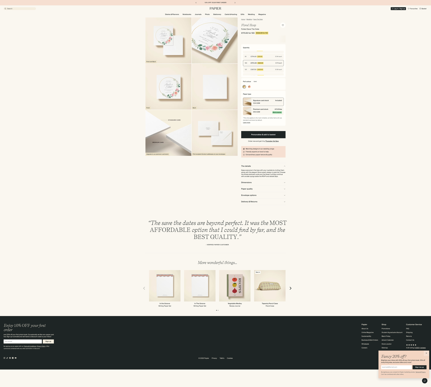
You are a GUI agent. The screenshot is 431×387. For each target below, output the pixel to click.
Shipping (409, 333)
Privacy (214, 358)
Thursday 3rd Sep (272, 141)
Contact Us (410, 340)
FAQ (407, 329)
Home (243, 19)
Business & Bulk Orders (370, 340)
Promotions (386, 329)
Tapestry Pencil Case (270, 303)
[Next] (290, 288)
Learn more (246, 122)
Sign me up (419, 367)
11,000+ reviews (420, 348)
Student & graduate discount (392, 333)
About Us (365, 329)
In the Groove (165, 303)
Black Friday (386, 336)
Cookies (230, 358)
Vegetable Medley (235, 303)
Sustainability (366, 336)
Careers (364, 348)
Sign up (48, 341)
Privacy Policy (41, 346)
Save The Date (258, 19)
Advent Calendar (388, 340)
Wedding (249, 19)
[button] (426, 353)
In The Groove (199, 303)
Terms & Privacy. (421, 372)
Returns (409, 336)
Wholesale (365, 344)
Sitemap (385, 348)
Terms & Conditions (30, 346)
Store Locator (386, 344)
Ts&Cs (222, 358)
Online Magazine (368, 333)
